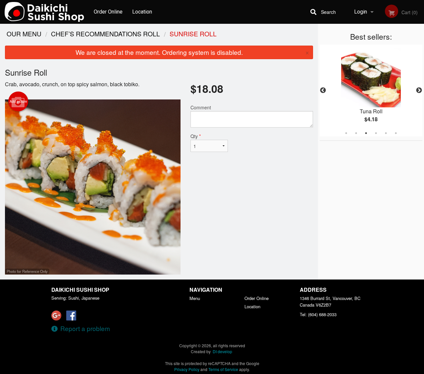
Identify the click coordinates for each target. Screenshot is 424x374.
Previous (323, 90)
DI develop (222, 351)
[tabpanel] (371, 90)
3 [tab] (366, 133)
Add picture (18, 101)
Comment (200, 107)
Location (142, 12)
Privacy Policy (186, 369)
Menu (194, 298)
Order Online (108, 12)
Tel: (318, 314)
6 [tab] (396, 133)
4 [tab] (376, 133)
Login (360, 12)
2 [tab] (356, 133)
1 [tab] (346, 133)
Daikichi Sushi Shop (80, 289)
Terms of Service (223, 369)
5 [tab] (386, 133)
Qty (195, 136)
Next (419, 90)
